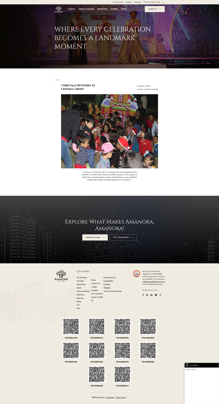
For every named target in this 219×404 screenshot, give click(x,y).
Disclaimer (110, 397)
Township (80, 281)
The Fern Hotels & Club (151, 2)
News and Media (83, 291)
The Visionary (82, 278)
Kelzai (79, 302)
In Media (114, 9)
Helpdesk (137, 2)
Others (124, 9)
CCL (78, 305)
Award (79, 288)
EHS (78, 308)
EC (92, 301)
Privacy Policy (121, 397)
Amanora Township (86, 9)
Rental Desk (102, 9)
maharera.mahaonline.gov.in (154, 282)
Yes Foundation (97, 294)
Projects (71, 9)
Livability (128, 2)
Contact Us (95, 283)
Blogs (93, 280)
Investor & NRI (118, 2)
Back (58, 80)
